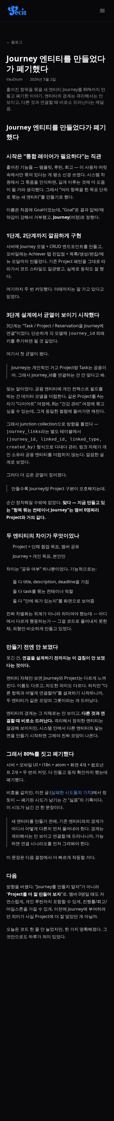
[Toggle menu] (102, 10)
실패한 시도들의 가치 (71, 792)
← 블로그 (14, 41)
